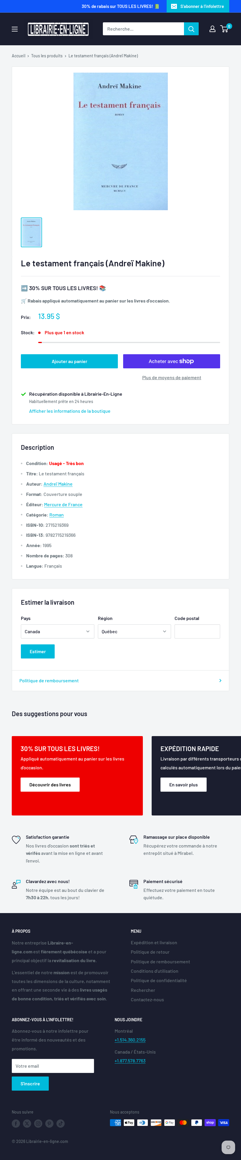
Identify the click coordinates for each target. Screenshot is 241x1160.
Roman (56, 514)
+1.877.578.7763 (130, 1060)
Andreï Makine (58, 484)
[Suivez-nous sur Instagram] (38, 1123)
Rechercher (143, 990)
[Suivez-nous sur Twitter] (27, 1123)
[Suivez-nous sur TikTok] (60, 1123)
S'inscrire (30, 1083)
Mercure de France (63, 504)
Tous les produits (47, 55)
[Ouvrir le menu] (15, 29)
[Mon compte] (212, 29)
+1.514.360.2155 (130, 1039)
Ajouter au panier (69, 361)
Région (105, 618)
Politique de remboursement (49, 680)
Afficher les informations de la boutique (70, 411)
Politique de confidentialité (159, 980)
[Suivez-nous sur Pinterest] (49, 1123)
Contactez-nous (147, 999)
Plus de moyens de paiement (171, 377)
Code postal (187, 618)
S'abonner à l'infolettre (202, 6)
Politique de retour (150, 952)
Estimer (38, 651)
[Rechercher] (191, 28)
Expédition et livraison (154, 942)
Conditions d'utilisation (154, 971)
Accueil (18, 55)
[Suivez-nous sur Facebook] (16, 1123)
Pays (26, 618)
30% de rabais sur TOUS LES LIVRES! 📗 (121, 6)
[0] (224, 28)
